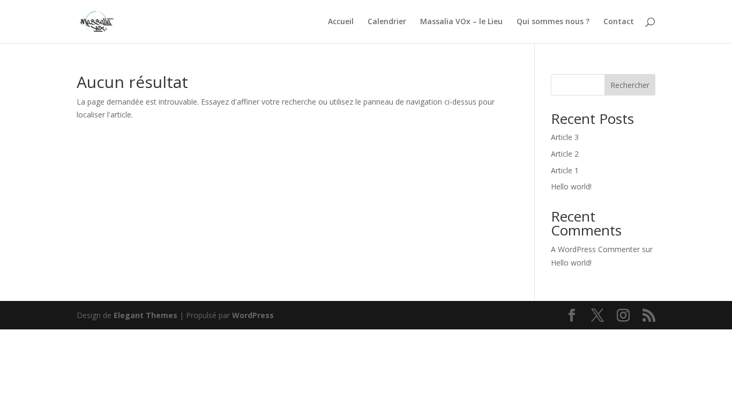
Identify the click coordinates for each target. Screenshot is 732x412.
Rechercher (629, 85)
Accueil (341, 22)
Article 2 (565, 154)
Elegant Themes (145, 315)
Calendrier (387, 22)
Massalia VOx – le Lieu (461, 22)
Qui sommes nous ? (553, 22)
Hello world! (571, 186)
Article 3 (565, 137)
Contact (618, 22)
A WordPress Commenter (595, 249)
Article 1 (565, 170)
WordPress (253, 315)
